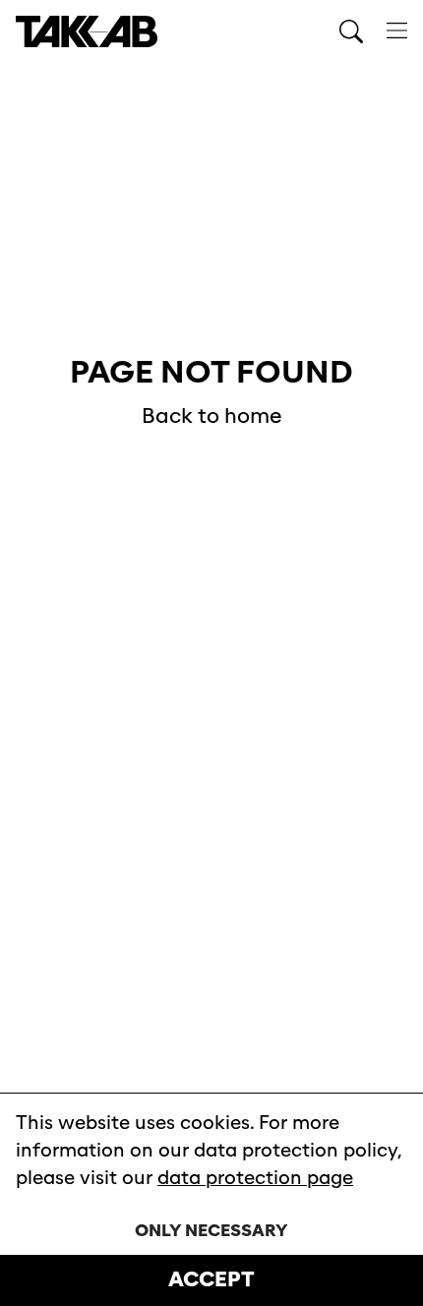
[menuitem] (397, 31)
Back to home (212, 416)
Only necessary (211, 1230)
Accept (211, 1280)
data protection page (255, 1178)
